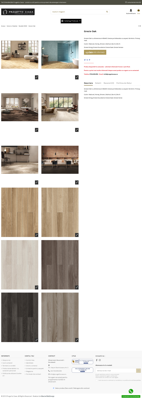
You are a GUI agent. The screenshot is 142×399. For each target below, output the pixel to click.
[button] (71, 21)
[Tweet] (87, 60)
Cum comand (7, 363)
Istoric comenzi (31, 366)
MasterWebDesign (47, 396)
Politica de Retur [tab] (124, 83)
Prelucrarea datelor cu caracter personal (11, 370)
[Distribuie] (84, 60)
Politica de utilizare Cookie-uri (12, 375)
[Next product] (140, 26)
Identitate (29, 363)
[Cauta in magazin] (107, 11)
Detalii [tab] (98, 83)
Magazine (29, 371)
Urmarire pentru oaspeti (35, 368)
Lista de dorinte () (134, 2)
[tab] (109, 83)
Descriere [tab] (88, 83)
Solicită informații (95, 52)
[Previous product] (139, 26)
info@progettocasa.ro (58, 374)
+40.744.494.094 (56, 371)
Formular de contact (33, 374)
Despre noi (6, 360)
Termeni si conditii (9, 366)
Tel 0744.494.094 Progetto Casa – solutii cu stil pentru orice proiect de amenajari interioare (33, 2)
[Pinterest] (89, 60)
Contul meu (30, 360)
